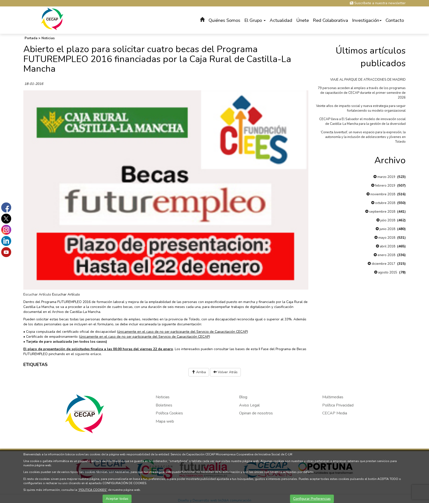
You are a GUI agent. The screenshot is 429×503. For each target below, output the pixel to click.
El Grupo (253, 20)
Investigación (365, 20)
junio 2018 (387, 229)
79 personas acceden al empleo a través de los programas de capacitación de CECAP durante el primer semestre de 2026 (362, 93)
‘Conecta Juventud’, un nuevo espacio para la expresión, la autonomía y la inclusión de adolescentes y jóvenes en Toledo (363, 137)
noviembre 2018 (382, 194)
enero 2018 (386, 255)
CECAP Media (334, 413)
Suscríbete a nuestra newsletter (379, 3)
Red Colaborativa (330, 20)
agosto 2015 (387, 272)
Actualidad (281, 20)
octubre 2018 (384, 203)
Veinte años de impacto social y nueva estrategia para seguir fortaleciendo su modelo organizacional (361, 108)
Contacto (395, 20)
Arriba (200, 372)
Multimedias (332, 397)
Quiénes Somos (224, 20)
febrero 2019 (384, 185)
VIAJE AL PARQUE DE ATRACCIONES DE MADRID (368, 79)
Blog (243, 397)
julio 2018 (387, 220)
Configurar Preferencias (312, 498)
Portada (31, 38)
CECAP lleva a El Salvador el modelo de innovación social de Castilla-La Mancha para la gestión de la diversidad (362, 121)
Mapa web (165, 421)
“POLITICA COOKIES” (92, 490)
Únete (302, 20)
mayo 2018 (386, 237)
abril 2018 (387, 246)
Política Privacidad (338, 405)
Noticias (48, 38)
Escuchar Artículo (37, 294)
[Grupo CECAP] (52, 18)
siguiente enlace (88, 354)
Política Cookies (169, 413)
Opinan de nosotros (256, 413)
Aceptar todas (117, 498)
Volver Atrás (227, 372)
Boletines (164, 405)
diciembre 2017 (383, 264)
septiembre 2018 (381, 211)
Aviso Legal (249, 405)
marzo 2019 (386, 177)
